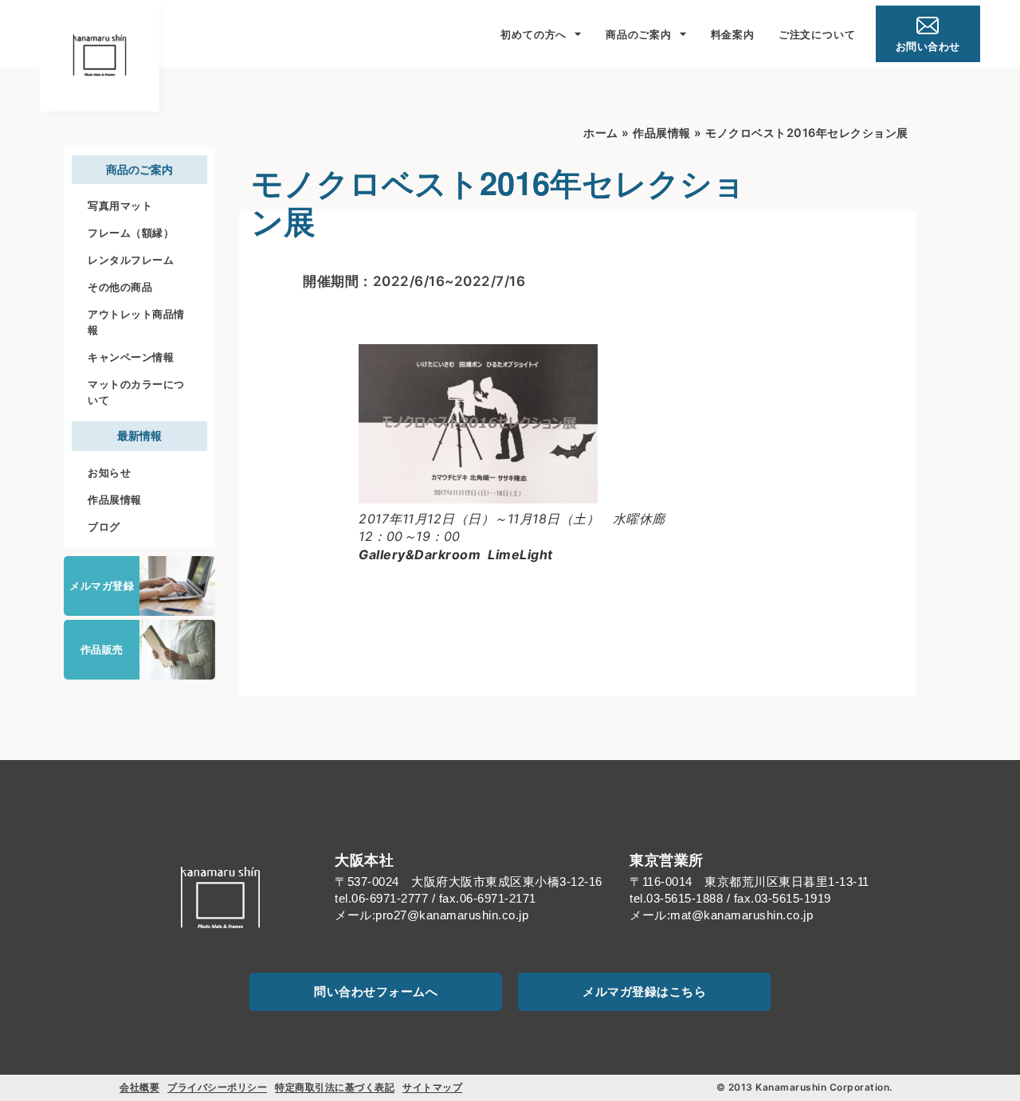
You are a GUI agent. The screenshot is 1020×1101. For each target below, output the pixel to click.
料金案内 (733, 34)
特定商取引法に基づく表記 (334, 1087)
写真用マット (120, 205)
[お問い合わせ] (927, 25)
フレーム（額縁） (131, 232)
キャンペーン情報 (131, 357)
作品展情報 (115, 499)
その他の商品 (120, 286)
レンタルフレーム (131, 259)
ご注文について (817, 34)
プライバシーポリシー (217, 1087)
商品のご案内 (639, 34)
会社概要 (139, 1087)
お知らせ (109, 472)
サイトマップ (432, 1087)
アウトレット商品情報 (136, 322)
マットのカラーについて (136, 392)
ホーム (600, 132)
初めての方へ (533, 34)
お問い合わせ (928, 46)
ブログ (104, 526)
